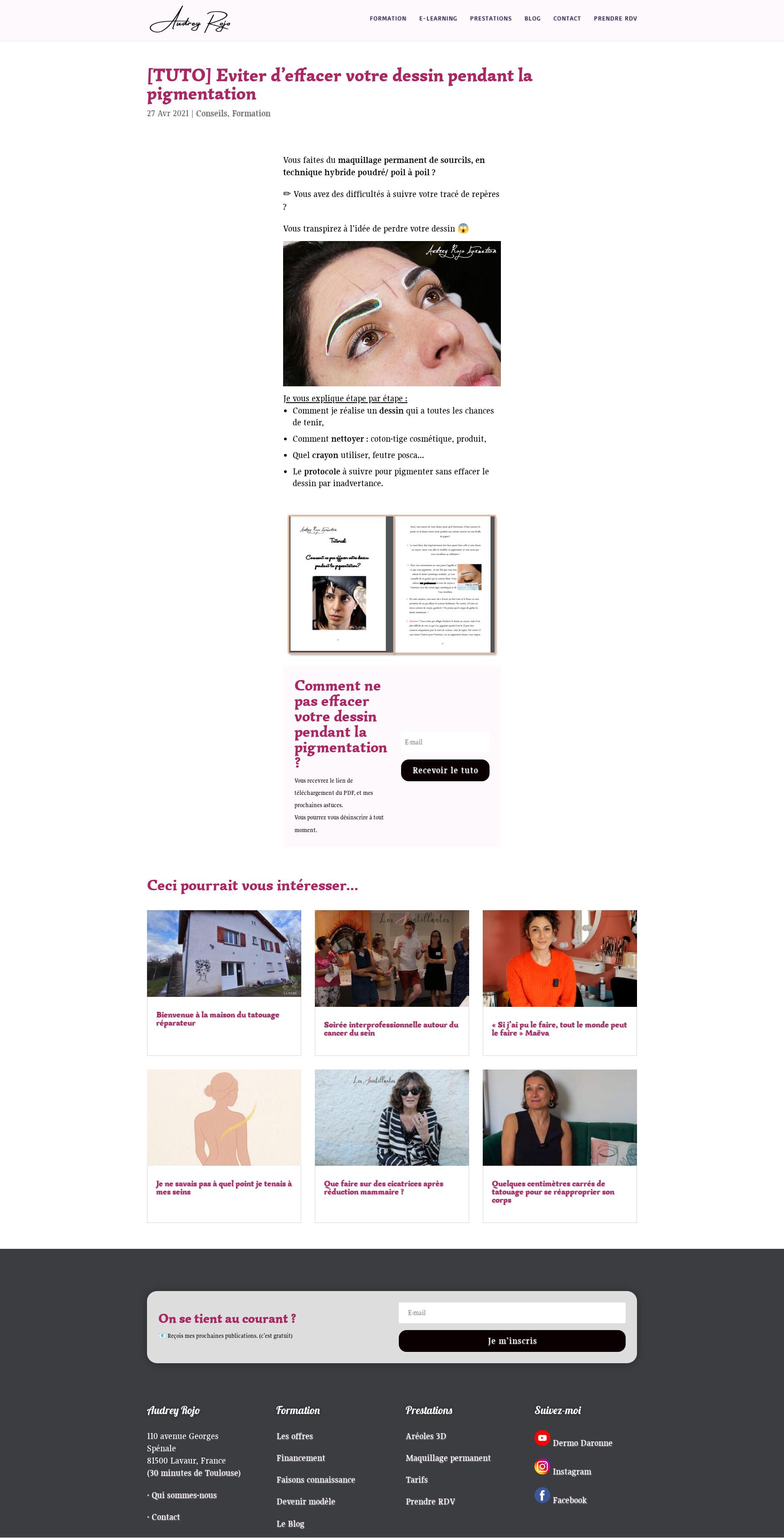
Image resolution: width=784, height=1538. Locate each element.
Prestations (491, 18)
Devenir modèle (305, 1501)
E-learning (438, 18)
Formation (388, 18)
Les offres (294, 1435)
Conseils (211, 113)
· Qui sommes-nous (182, 1494)
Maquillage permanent (448, 1457)
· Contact (163, 1516)
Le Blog (290, 1523)
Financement (300, 1457)
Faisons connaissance (315, 1479)
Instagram (572, 1471)
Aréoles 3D (426, 1435)
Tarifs (417, 1479)
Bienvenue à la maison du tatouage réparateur (217, 1018)
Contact (567, 18)
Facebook (570, 1499)
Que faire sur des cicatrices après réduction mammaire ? (383, 1187)
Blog (532, 18)
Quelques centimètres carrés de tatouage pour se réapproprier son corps (553, 1191)
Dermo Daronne (582, 1442)
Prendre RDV (615, 18)
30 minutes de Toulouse (194, 1472)
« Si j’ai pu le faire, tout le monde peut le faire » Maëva (559, 1028)
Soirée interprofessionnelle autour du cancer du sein (391, 1028)
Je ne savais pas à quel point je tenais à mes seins (224, 1187)
